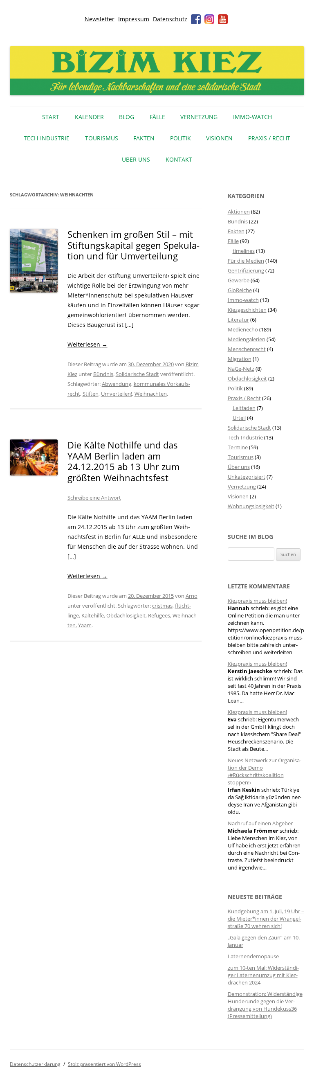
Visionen (219, 138)
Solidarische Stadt (137, 374)
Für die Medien (246, 260)
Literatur (238, 319)
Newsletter (99, 19)
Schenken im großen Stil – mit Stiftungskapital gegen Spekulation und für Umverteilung (133, 245)
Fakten (144, 138)
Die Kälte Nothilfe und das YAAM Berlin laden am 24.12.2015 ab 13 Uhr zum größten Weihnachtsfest (123, 461)
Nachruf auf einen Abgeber (261, 823)
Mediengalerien (246, 339)
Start (50, 117)
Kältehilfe (92, 615)
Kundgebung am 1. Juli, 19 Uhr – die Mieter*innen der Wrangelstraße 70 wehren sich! (266, 919)
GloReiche (240, 290)
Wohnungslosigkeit (251, 506)
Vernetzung (199, 117)
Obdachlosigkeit (126, 615)
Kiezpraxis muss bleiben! (257, 600)
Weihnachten (151, 393)
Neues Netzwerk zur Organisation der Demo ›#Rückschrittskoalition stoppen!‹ (264, 771)
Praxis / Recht (269, 138)
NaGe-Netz (241, 368)
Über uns (136, 159)
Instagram (209, 19)
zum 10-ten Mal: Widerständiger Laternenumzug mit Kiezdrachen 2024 (263, 975)
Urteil (239, 417)
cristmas (162, 605)
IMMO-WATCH (252, 117)
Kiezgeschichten (247, 309)
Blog (126, 117)
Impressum (133, 19)
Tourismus (101, 138)
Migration (239, 359)
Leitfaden (244, 408)
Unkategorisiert (246, 476)
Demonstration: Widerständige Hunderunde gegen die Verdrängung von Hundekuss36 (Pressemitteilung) (265, 1005)
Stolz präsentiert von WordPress (104, 1064)
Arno (191, 595)
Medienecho (243, 329)
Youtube (223, 19)
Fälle (157, 117)
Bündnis (103, 374)
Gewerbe (238, 280)
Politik (180, 138)
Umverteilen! (116, 393)
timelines (244, 251)
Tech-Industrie (47, 138)
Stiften (91, 393)
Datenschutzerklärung (35, 1064)
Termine (238, 447)
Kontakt (179, 159)
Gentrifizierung (246, 270)
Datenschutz (170, 19)
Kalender (89, 117)
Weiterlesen (87, 344)
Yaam (85, 625)
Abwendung (116, 383)
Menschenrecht (247, 349)
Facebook (196, 19)
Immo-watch (243, 300)
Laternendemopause (253, 956)
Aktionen (239, 211)
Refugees (159, 615)
